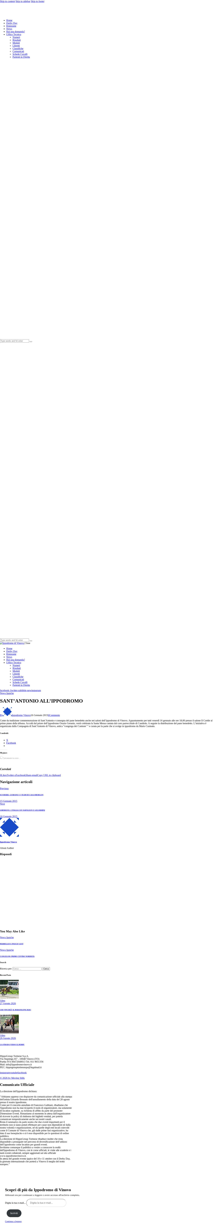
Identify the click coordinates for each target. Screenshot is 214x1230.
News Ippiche (7, 693)
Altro (2, 1000)
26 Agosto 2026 (8, 1038)
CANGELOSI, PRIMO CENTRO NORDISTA (17, 956)
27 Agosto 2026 (8, 1003)
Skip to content (7, 1)
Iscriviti (14, 1213)
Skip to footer (37, 1)
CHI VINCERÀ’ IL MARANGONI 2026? (15, 1010)
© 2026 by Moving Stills (12, 1078)
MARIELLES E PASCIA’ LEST (11, 944)
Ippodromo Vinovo (8, 842)
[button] (3, 775)
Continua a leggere (13, 1221)
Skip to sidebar (23, 1)
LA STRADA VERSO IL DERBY (12, 1044)
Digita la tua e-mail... (15, 1202)
